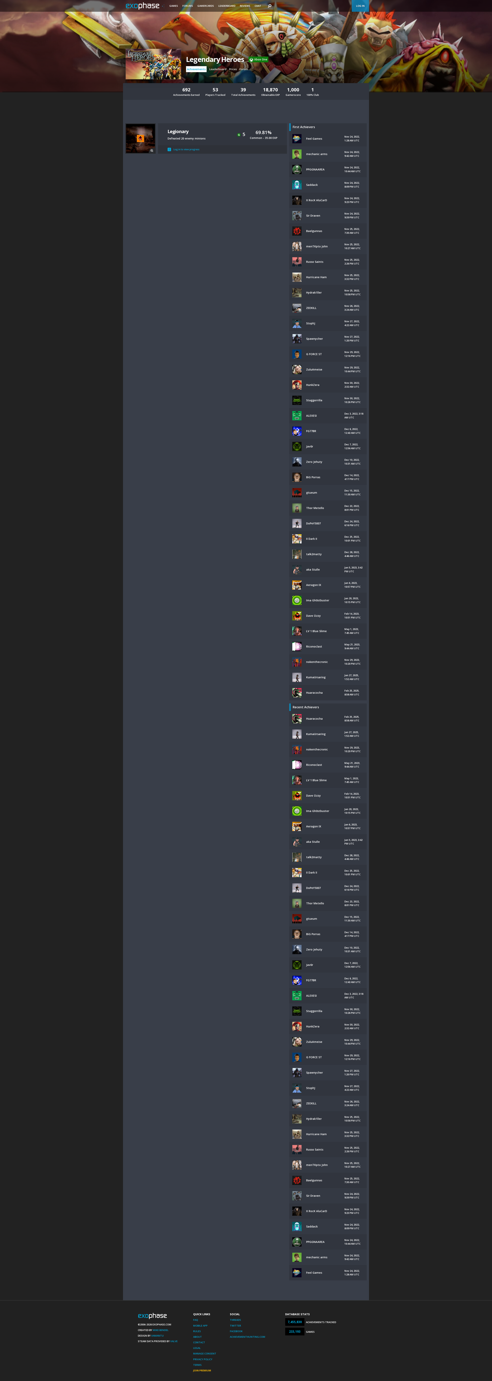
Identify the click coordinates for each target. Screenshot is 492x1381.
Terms (197, 1365)
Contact (199, 1342)
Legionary (178, 131)
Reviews (245, 6)
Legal (197, 1348)
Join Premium (202, 1370)
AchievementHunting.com (247, 1336)
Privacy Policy (202, 1359)
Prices (233, 69)
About (197, 1336)
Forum (243, 69)
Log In (360, 6)
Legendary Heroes (215, 59)
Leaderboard (226, 6)
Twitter (235, 1325)
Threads (235, 1320)
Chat (258, 6)
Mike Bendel (161, 1330)
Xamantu (157, 1335)
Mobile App (200, 1325)
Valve (174, 1341)
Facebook (236, 1331)
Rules (197, 1331)
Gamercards (205, 6)
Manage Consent (204, 1353)
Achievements (196, 69)
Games (173, 6)
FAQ (195, 1320)
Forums (187, 6)
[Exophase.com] (145, 6)
